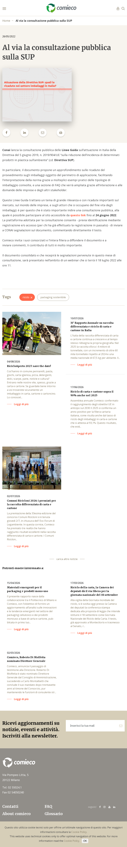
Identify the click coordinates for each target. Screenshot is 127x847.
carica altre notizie (67, 559)
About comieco (16, 813)
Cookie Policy (79, 832)
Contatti (10, 806)
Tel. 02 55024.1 (12, 787)
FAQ (48, 806)
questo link (78, 215)
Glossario (54, 813)
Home (6, 20)
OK (85, 841)
